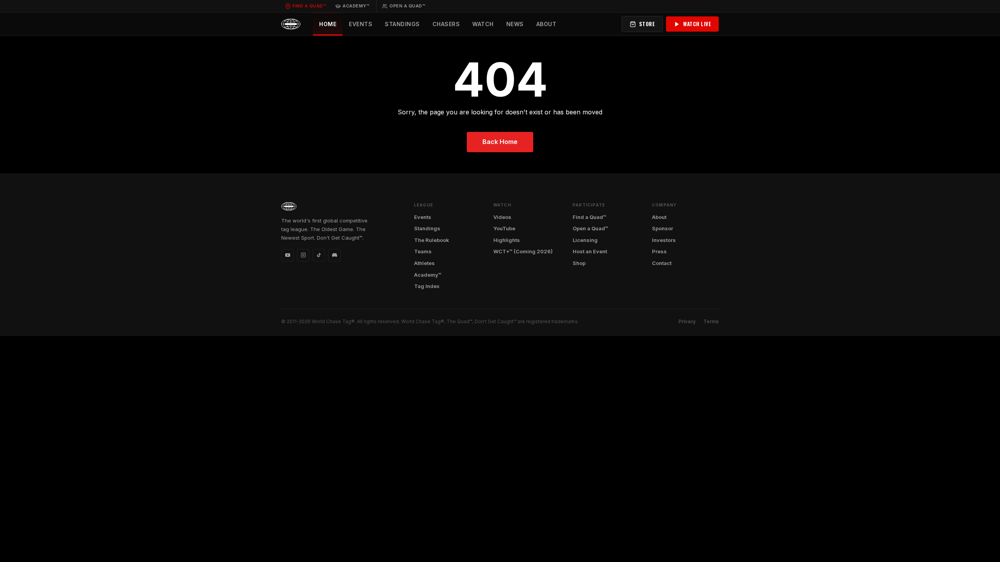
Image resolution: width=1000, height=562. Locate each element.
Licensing (585, 240)
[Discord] (334, 255)
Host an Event (590, 251)
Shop (579, 263)
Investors (664, 240)
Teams (423, 251)
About (546, 24)
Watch (483, 24)
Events (360, 24)
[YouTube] (287, 255)
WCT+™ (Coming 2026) (523, 251)
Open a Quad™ (407, 6)
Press (659, 251)
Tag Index (426, 286)
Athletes (424, 263)
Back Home (500, 142)
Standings (402, 24)
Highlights (506, 240)
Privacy (687, 321)
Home (327, 24)
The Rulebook (431, 240)
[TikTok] (318, 255)
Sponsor (662, 228)
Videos (502, 217)
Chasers (446, 24)
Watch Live (697, 24)
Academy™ (356, 6)
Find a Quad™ (309, 6)
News (515, 24)
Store (647, 24)
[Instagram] (303, 255)
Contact (661, 263)
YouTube (504, 228)
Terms (711, 321)
